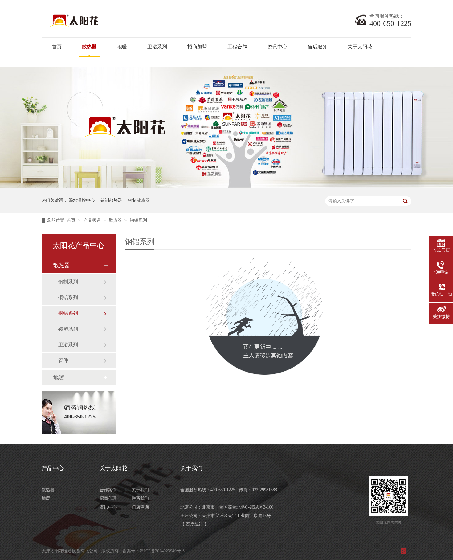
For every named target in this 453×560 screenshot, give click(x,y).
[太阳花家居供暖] (119, 26)
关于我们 (140, 490)
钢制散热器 (138, 200)
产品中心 (53, 468)
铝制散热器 (111, 200)
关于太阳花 (360, 46)
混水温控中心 (82, 200)
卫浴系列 (157, 46)
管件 (63, 360)
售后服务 (317, 46)
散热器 (89, 46)
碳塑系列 (68, 328)
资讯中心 (277, 46)
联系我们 (140, 498)
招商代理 (108, 498)
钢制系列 (68, 281)
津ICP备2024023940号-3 (162, 551)
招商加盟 (197, 46)
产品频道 (93, 220)
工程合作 (237, 46)
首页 (57, 46)
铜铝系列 (68, 297)
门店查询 (140, 507)
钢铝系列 (138, 220)
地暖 (122, 46)
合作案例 (108, 490)
